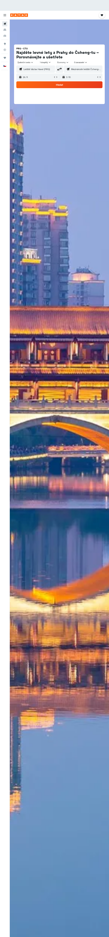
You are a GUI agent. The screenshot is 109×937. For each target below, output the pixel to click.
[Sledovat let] (5, 50)
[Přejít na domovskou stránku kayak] (19, 15)
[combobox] (63, 62)
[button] (5, 15)
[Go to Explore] (5, 44)
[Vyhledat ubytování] (5, 30)
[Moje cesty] (5, 58)
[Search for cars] (5, 36)
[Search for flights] (5, 24)
